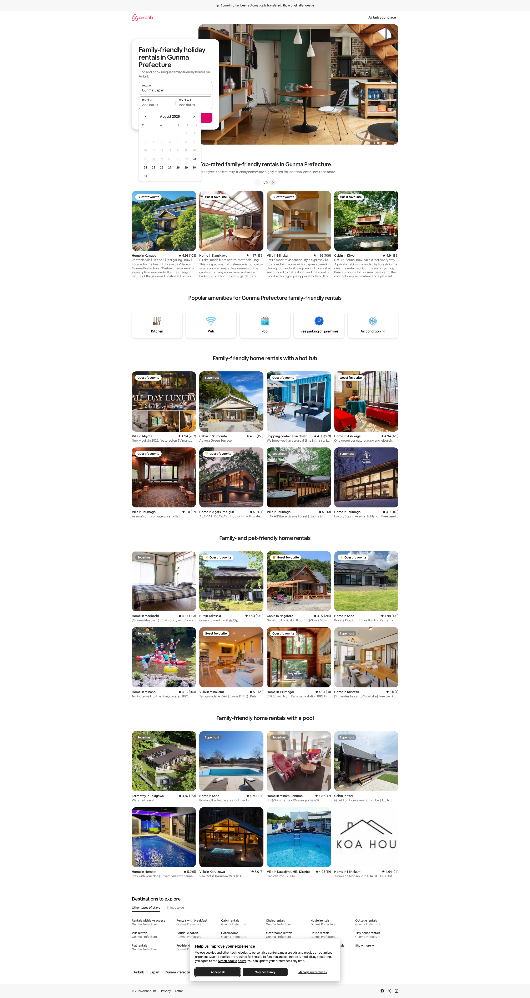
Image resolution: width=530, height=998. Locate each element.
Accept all (217, 972)
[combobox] (175, 90)
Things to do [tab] (175, 907)
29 (186, 167)
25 (153, 167)
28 (178, 167)
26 (161, 167)
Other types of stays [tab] (146, 907)
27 (169, 167)
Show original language (298, 5)
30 (194, 167)
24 (145, 167)
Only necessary (265, 972)
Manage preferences (312, 972)
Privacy (166, 991)
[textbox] (157, 104)
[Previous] (257, 182)
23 (194, 159)
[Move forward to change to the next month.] (194, 116)
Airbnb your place (382, 17)
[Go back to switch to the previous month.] (146, 116)
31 (145, 176)
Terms (179, 991)
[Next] (272, 182)
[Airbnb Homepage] (142, 17)
